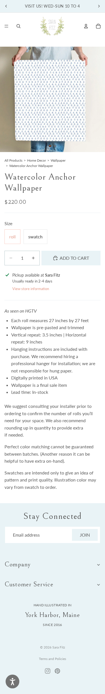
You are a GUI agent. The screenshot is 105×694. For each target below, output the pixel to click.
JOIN (85, 534)
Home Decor (36, 160)
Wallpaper (58, 160)
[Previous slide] (6, 6)
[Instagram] (47, 671)
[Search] (18, 26)
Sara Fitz (58, 647)
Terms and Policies (52, 659)
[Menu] (6, 26)
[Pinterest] (57, 671)
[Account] (86, 26)
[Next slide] (99, 6)
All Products (13, 160)
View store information (30, 288)
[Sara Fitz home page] (52, 26)
